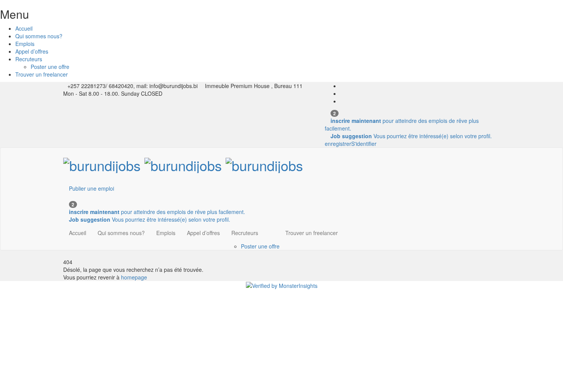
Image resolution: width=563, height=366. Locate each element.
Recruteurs (28, 59)
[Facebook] (342, 86)
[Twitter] (342, 93)
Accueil (24, 28)
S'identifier (363, 143)
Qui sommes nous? (38, 36)
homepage (134, 277)
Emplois (24, 43)
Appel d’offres (31, 51)
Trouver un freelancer (41, 74)
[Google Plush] (342, 101)
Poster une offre (50, 66)
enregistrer (338, 143)
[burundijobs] (183, 163)
